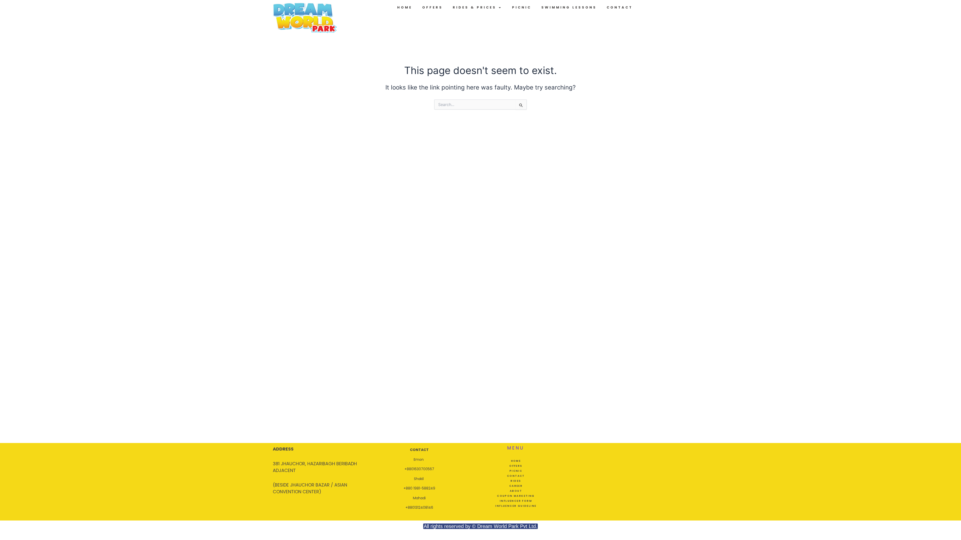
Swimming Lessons (569, 7)
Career (516, 486)
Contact (620, 7)
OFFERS (432, 7)
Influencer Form (516, 501)
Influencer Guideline (515, 506)
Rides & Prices (474, 7)
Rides (516, 481)
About (516, 491)
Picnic (521, 7)
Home (404, 7)
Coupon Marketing (516, 496)
